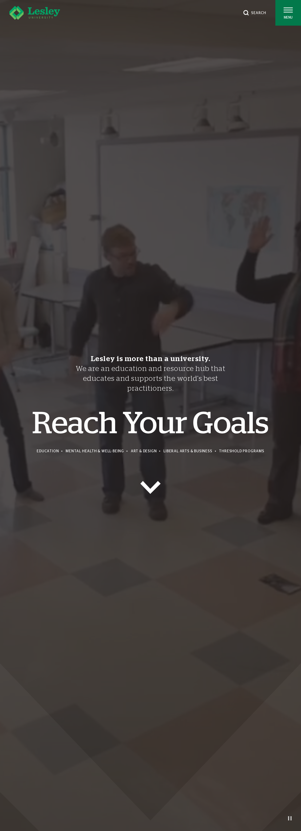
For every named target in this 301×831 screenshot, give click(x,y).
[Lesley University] (34, 13)
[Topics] (150, 487)
